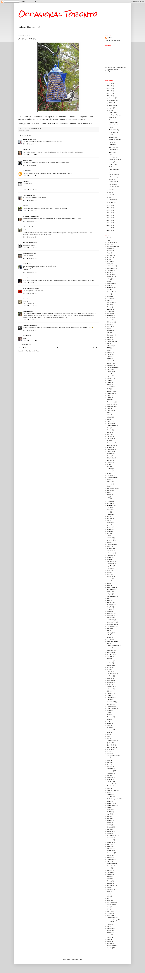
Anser (108, 253)
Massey (109, 648)
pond (108, 734)
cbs (108, 350)
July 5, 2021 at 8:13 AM (30, 330)
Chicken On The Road (115, 159)
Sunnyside (110, 866)
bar (108, 281)
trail (108, 896)
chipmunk (110, 361)
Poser (108, 736)
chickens (109, 359)
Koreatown (110, 613)
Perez (108, 725)
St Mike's (109, 838)
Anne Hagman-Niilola (29, 288)
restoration (110, 773)
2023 (109, 91)
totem (108, 891)
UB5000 (109, 913)
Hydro (109, 581)
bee (108, 294)
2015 (109, 218)
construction (110, 404)
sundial (109, 861)
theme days (110, 885)
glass (108, 542)
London (109, 637)
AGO (108, 240)
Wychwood (110, 941)
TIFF (108, 887)
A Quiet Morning (113, 122)
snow (108, 822)
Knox (108, 611)
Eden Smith (110, 458)
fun (108, 516)
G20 (108, 520)
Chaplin (109, 356)
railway (109, 753)
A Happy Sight (113, 112)
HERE (54, 123)
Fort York (109, 507)
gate (108, 533)
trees (108, 900)
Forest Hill (110, 505)
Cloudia (25, 336)
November (112, 100)
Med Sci (109, 656)
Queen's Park (111, 747)
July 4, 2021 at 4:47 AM (30, 272)
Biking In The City (114, 125)
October (111, 103)
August (111, 108)
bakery (109, 279)
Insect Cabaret (111, 587)
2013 (109, 223)
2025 (109, 86)
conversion (110, 406)
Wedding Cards (113, 162)
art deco (109, 261)
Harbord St (110, 555)
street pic (109, 848)
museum (109, 680)
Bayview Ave (110, 292)
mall (108, 643)
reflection (109, 766)
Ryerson (109, 794)
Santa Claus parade (113, 799)
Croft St (109, 421)
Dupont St (110, 451)
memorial (109, 658)
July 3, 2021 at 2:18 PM (30, 210)
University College (112, 920)
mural (108, 678)
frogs (108, 512)
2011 (109, 227)
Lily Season (112, 167)
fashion (109, 479)
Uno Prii (109, 922)
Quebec (109, 743)
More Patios (112, 152)
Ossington (110, 704)
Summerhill (110, 859)
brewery (109, 320)
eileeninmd (26, 227)
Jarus (108, 598)
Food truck (110, 501)
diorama (109, 430)
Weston (109, 930)
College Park (111, 391)
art (107, 259)
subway (109, 855)
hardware (110, 559)
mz (24, 181)
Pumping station (111, 740)
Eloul (108, 464)
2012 (109, 225)
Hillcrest (109, 568)
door (108, 441)
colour (109, 395)
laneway (109, 617)
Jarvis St (109, 600)
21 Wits (25, 170)
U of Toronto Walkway (115, 115)
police (109, 732)
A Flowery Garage (114, 177)
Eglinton (109, 460)
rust (108, 792)
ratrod (108, 760)
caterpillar (110, 346)
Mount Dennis (111, 674)
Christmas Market (112, 367)
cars (108, 337)
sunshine (109, 870)
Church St (110, 371)
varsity (109, 924)
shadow (109, 810)
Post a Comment (26, 344)
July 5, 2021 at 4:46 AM (30, 319)
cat (108, 343)
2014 (109, 220)
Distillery (109, 432)
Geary (109, 535)
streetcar (109, 851)
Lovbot (109, 639)
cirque (109, 374)
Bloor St (109, 309)
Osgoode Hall (111, 702)
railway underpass (112, 756)
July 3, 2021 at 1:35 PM (30, 189)
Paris (108, 712)
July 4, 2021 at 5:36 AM (30, 282)
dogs (108, 434)
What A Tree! (112, 179)
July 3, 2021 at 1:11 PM (29, 175)
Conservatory (111, 402)
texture (109, 879)
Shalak (109, 812)
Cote (108, 408)
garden (109, 529)
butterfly (109, 330)
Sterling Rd (110, 842)
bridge (109, 324)
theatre (109, 883)
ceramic (109, 354)
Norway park (110, 686)
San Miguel (110, 797)
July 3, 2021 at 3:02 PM (30, 221)
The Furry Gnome (28, 243)
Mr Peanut (110, 676)
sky (108, 816)
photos (109, 728)
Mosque (109, 671)
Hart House (110, 561)
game (108, 525)
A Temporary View (114, 169)
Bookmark (110, 315)
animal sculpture (112, 246)
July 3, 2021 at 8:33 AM (30, 144)
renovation (110, 768)
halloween (110, 553)
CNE (108, 389)
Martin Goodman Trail (113, 646)
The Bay (109, 881)
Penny (109, 723)
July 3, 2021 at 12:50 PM (30, 154)
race (108, 751)
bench (109, 296)
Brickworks (110, 322)
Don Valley (110, 438)
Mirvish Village (111, 665)
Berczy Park (110, 298)
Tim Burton (110, 889)
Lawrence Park (111, 624)
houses (109, 576)
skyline (109, 818)
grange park (110, 548)
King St (109, 607)
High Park (110, 566)
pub (108, 738)
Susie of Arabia (27, 195)
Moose (109, 669)
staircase (109, 840)
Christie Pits (110, 363)
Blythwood (110, 313)
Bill (24, 206)
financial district (111, 488)
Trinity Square (111, 904)
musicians (110, 682)
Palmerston (110, 706)
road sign (109, 779)
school (109, 801)
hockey (109, 570)
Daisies (111, 127)
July (110, 110)
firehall (109, 490)
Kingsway (110, 609)
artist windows (111, 268)
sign (108, 814)
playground (110, 730)
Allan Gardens (111, 242)
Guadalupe (110, 551)
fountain (109, 510)
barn (108, 285)
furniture (109, 518)
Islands (109, 592)
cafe (108, 333)
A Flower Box (112, 142)
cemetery (109, 352)
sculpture (109, 803)
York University (111, 945)
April (110, 195)
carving (109, 339)
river (108, 775)
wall (108, 926)
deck (108, 428)
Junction (109, 602)
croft (108, 419)
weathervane (111, 928)
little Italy (109, 633)
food (108, 499)
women (109, 937)
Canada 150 (110, 335)
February (111, 200)
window (109, 933)
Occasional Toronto (58, 14)
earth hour (110, 453)
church (109, 369)
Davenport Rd (111, 425)
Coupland (110, 410)
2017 (109, 213)
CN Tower (110, 387)
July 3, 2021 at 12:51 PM (30, 165)
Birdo (108, 307)
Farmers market (111, 477)
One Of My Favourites (115, 140)
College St (110, 393)
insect (108, 585)
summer (109, 857)
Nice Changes (113, 157)
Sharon (25, 149)
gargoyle (109, 531)
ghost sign (110, 540)
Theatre (111, 120)
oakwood (109, 689)
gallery (109, 523)
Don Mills (109, 436)
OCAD (109, 691)
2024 (109, 88)
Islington (109, 594)
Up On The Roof (113, 132)
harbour (109, 557)
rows (108, 788)
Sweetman (110, 872)
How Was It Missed (114, 174)
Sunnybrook (110, 863)
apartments (110, 255)
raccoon (109, 749)
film (108, 486)
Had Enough (112, 144)
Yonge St (109, 943)
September (112, 105)
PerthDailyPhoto (28, 325)
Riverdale (110, 777)
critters (27, 130)
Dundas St (110, 449)
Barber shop (110, 283)
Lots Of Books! (113, 137)
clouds (109, 384)
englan (109, 466)
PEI (108, 721)
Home (59, 348)
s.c (24, 278)
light (108, 630)
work (108, 939)
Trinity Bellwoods (112, 902)
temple (109, 876)
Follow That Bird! (113, 147)
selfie (108, 807)
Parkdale (109, 717)
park (108, 715)
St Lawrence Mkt (112, 835)
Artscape (109, 270)
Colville (109, 397)
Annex (109, 251)
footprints (109, 503)
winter (109, 935)
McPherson (110, 654)
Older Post (95, 348)
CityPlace (110, 378)
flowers (109, 494)
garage (109, 527)
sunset (109, 868)
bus (108, 328)
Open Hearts (112, 172)
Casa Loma (110, 341)
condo (109, 399)
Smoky (109, 820)
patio (108, 719)
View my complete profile (112, 40)
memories (110, 661)
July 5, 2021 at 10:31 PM (30, 340)
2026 (109, 83)
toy (108, 894)
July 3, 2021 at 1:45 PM (30, 200)
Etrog (108, 473)
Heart (110, 154)
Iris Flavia (26, 311)
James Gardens (111, 596)
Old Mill (109, 695)
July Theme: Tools (114, 187)
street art (109, 846)
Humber (109, 579)
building (109, 326)
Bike (108, 300)
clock (108, 382)
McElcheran (110, 650)
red (108, 764)
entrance (109, 471)
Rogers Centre (111, 782)
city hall (109, 376)
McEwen (109, 652)
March (111, 197)
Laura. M (25, 264)
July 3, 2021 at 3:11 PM (29, 237)
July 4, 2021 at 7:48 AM (30, 305)
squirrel (109, 831)
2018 (109, 210)
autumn (109, 274)
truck (108, 907)
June (110, 190)
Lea (24, 299)
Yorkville (109, 948)
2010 (109, 230)
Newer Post (22, 348)
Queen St (109, 745)
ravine (109, 762)
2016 (109, 215)
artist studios (110, 266)
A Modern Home (113, 149)
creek (108, 415)
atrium (109, 272)
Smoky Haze (112, 117)
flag (108, 492)
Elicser (109, 462)
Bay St (109, 290)
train (108, 898)
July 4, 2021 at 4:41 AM (30, 258)
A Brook (111, 135)
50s (108, 238)
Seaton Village (111, 805)
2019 (109, 208)
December (112, 98)
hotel (108, 574)
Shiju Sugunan (27, 253)
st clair (109, 833)
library (109, 628)
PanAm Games (111, 708)
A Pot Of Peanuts (113, 182)
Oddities (109, 693)
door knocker (111, 443)
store (108, 844)
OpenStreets (110, 697)
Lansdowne (110, 620)
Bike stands (110, 302)
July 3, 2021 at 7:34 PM (30, 247)
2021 (109, 96)
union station (110, 915)
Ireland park (110, 589)
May (110, 192)
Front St (109, 514)
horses (109, 572)
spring (109, 829)
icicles (109, 583)
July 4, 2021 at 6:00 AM (30, 293)
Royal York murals (112, 790)
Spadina (109, 827)
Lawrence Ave (111, 622)
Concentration (113, 184)
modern (109, 667)
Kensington (110, 605)
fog (108, 497)
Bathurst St (110, 287)
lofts (108, 635)
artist (108, 264)
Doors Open (110, 445)
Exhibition (110, 475)
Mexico (109, 663)
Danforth (109, 423)
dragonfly (109, 447)
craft (108, 412)
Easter (109, 456)
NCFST (109, 684)
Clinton (109, 380)
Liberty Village (111, 626)
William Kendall (27, 139)
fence (108, 481)
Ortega (109, 699)
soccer (109, 825)
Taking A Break (113, 164)
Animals (109, 248)
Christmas (110, 365)
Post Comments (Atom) (32, 351)
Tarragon (109, 874)
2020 (109, 205)
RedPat (110, 37)
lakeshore (110, 615)
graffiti (109, 546)
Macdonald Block (112, 641)
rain (108, 758)
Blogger (80, 959)
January (111, 202)
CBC (108, 348)
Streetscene (110, 853)
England (109, 469)
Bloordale (110, 311)
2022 (109, 93)
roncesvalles (110, 784)
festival (109, 484)
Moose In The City (114, 130)
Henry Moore (111, 563)
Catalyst (25, 160)
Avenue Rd (110, 276)
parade (109, 710)
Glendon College (112, 544)
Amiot (108, 244)
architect (109, 257)
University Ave (111, 917)
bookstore (110, 318)
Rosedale (110, 786)
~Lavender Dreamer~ (29, 216)
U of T (108, 911)
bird (24, 130)
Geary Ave (110, 538)
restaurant (110, 771)
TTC (108, 909)
